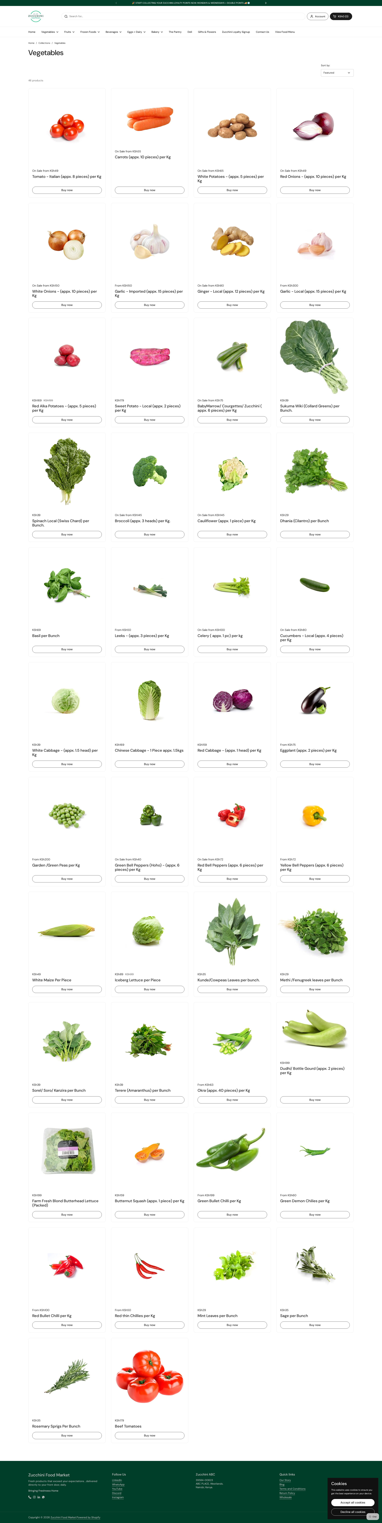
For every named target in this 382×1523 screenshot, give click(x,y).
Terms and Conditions (292, 1488)
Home (31, 43)
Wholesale (285, 1497)
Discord (116, 1493)
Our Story (285, 1480)
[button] (341, 16)
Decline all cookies (353, 1512)
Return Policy (287, 1493)
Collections (44, 43)
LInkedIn (117, 1480)
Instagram (118, 1497)
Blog (281, 1484)
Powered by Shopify (88, 1517)
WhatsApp (118, 1484)
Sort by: (325, 65)
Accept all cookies (353, 1502)
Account (320, 16)
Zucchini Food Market (63, 1517)
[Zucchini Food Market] (35, 16)
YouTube (117, 1488)
